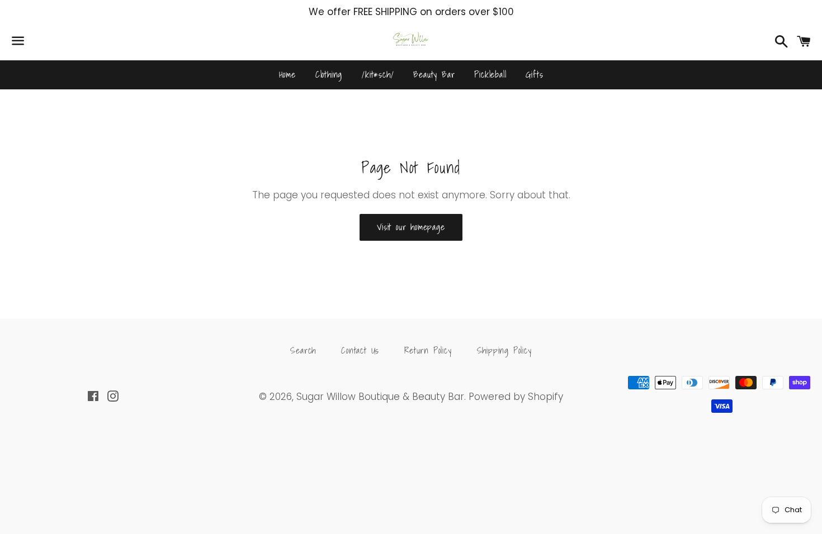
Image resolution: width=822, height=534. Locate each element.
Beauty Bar (434, 74)
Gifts (534, 74)
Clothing (328, 74)
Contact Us (360, 350)
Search (303, 350)
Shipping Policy (504, 350)
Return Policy (427, 350)
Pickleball (490, 74)
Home (287, 74)
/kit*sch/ (378, 74)
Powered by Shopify (516, 396)
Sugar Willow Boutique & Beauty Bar (380, 396)
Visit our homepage (411, 227)
